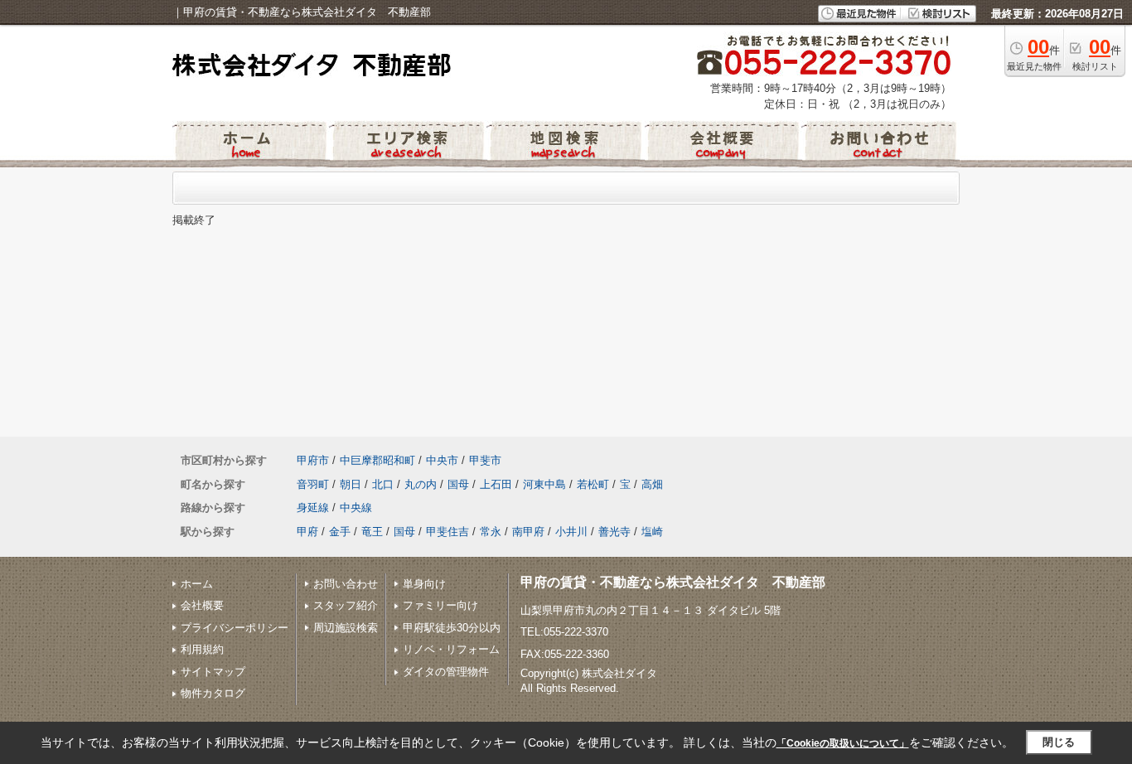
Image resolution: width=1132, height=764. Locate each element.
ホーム (197, 584)
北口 (383, 484)
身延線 (313, 507)
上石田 (496, 484)
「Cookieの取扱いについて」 (842, 743)
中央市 (442, 460)
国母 (458, 484)
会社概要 (202, 605)
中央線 (356, 507)
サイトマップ (213, 671)
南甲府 (528, 531)
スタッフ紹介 (345, 605)
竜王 (372, 531)
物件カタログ (213, 693)
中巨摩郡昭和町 (377, 460)
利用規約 (202, 649)
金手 (340, 531)
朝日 (350, 484)
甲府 (307, 531)
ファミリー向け (440, 605)
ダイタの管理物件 (446, 671)
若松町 (593, 484)
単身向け (424, 584)
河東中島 (544, 484)
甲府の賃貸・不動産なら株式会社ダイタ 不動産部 (672, 582)
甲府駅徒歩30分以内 (452, 627)
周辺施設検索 (345, 627)
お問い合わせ (345, 584)
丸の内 (420, 484)
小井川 (571, 531)
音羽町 (313, 484)
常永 (490, 531)
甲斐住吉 (447, 531)
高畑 (652, 484)
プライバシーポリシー (234, 627)
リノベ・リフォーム (451, 649)
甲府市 (313, 460)
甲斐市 (485, 460)
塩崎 (652, 531)
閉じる (1059, 742)
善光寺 (614, 531)
